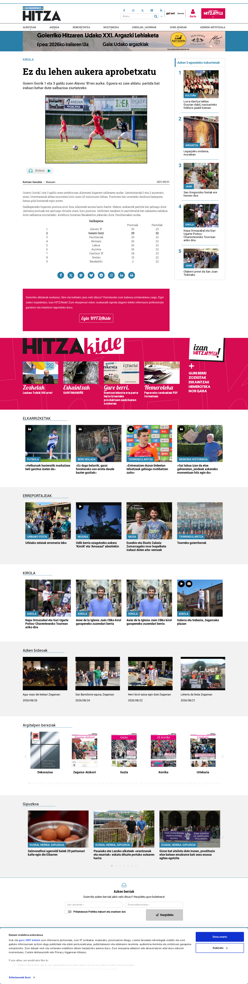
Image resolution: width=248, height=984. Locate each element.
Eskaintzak (199, 382)
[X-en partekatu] (70, 275)
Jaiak (188, 186)
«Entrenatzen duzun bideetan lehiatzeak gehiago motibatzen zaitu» (147, 469)
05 (164, 182)
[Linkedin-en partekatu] (121, 275)
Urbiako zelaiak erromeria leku (45, 543)
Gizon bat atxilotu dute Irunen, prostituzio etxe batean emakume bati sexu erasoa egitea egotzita (187, 854)
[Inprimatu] (131, 275)
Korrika (163, 772)
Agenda (54, 27)
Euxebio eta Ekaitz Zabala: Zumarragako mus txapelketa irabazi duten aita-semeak (146, 546)
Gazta (124, 772)
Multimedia (111, 27)
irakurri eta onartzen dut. (99, 911)
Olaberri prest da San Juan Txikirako (201, 273)
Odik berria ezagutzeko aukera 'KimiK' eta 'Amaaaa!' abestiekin (97, 544)
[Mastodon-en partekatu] (81, 275)
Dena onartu (220, 936)
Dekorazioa (45, 772)
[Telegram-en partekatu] (101, 275)
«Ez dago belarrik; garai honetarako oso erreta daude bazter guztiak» (95, 469)
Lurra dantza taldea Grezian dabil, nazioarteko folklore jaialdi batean (200, 104)
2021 (159, 182)
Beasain (50, 182)
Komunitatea (81, 27)
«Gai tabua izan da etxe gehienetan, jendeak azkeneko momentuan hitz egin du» (197, 469)
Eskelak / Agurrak (144, 27)
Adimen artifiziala (212, 27)
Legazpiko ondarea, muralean (196, 153)
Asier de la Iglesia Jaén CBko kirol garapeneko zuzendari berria (98, 621)
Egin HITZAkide (96, 318)
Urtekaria (203, 772)
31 (168, 182)
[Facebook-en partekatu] (60, 275)
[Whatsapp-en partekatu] (111, 275)
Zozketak (197, 377)
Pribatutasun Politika (85, 911)
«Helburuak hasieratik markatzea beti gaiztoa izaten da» (47, 467)
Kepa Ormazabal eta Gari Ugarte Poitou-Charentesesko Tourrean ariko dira (199, 235)
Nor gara (198, 391)
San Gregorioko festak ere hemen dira (200, 194)
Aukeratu (218, 947)
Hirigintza (191, 145)
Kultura (190, 95)
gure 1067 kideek (29, 940)
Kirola (28, 59)
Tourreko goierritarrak (191, 543)
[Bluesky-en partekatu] (91, 275)
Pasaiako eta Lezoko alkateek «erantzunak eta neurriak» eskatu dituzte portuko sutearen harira (124, 854)
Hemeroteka (199, 387)
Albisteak (29, 27)
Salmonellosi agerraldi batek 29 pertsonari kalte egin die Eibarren (56, 852)
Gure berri (197, 373)
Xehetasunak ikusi (20, 977)
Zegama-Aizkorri (84, 772)
